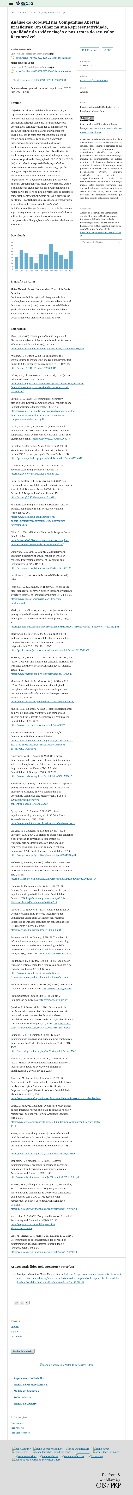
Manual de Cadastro (25, 1403)
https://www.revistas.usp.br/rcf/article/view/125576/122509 (43, 1153)
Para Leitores (17, 1422)
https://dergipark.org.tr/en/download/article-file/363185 (41, 568)
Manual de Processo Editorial (31, 1384)
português (16, 1336)
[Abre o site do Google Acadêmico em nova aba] (48, 1448)
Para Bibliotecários (20, 1432)
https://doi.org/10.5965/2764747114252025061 (41, 80)
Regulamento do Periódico (29, 1378)
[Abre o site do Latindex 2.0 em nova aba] (72, 1456)
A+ (16, 1302)
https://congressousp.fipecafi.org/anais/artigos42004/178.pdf (43, 855)
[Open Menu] (10, 3)
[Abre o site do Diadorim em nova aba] (48, 1456)
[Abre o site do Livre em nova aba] (19, 1452)
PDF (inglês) (91, 49)
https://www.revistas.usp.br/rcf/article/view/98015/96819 (41, 776)
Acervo (23, 12)
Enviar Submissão (22, 1351)
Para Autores (17, 1427)
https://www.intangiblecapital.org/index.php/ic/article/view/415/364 (47, 348)
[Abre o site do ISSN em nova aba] (82, 1452)
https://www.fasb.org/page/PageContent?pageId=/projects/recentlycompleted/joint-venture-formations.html (38, 520)
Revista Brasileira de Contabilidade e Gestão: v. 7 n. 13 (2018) (50, 1282)
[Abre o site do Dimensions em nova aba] (25, 1456)
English (15, 1326)
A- (27, 1302)
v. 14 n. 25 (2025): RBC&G (43, 12)
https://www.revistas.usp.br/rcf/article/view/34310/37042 (41, 673)
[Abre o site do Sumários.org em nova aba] (78, 1448)
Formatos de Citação (92, 242)
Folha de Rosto (22, 1397)
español (15, 1331)
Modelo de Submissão (26, 1390)
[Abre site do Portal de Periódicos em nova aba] (36, 1459)
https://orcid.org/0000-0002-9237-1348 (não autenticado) (43, 71)
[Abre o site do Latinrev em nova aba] (21, 1448)
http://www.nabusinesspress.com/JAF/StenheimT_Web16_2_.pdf (45, 1177)
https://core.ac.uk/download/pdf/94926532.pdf (36, 929)
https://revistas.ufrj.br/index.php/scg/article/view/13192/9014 (44, 1208)
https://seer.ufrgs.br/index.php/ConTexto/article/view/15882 (43, 1051)
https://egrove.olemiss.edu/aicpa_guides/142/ (35, 473)
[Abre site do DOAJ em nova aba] (95, 1456)
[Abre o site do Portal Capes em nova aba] (52, 1452)
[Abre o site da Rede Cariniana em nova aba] (106, 1452)
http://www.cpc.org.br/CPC (57, 988)
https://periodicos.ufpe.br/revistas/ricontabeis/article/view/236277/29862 (50, 650)
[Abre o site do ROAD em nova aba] (101, 1448)
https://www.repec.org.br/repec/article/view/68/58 (38, 725)
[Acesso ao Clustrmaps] (66, 1364)
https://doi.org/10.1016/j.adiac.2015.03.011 (33, 368)
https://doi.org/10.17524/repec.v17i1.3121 (33, 497)
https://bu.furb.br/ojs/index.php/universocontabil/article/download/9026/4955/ (53, 878)
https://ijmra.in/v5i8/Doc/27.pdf (55, 953)
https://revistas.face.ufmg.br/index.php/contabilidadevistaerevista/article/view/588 (56, 1098)
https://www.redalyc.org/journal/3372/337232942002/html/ (42, 701)
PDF (108, 49)
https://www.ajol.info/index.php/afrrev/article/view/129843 (43, 823)
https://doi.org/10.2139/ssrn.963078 (51, 438)
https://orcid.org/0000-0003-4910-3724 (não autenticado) (43, 57)
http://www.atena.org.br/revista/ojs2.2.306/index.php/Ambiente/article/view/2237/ (55, 1121)
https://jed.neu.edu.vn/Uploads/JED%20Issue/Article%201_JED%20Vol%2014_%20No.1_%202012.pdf (65, 626)
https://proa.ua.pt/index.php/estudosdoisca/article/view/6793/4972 (46, 458)
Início (13, 12)
